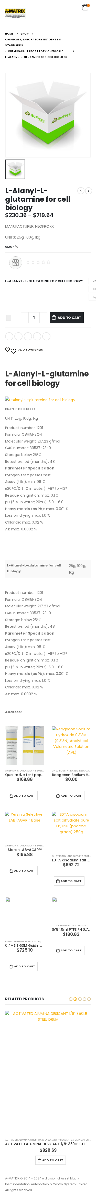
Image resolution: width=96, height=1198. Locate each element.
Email (46, 336)
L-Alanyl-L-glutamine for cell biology (43, 281)
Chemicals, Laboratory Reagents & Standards (34, 770)
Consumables (65, 925)
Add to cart (69, 317)
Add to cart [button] (24, 796)
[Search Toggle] (73, 7)
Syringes (80, 925)
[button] (70, 999)
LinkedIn (28, 336)
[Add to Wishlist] (8, 318)
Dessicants (86, 770)
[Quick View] (27, 787)
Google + (37, 336)
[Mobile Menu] (85, 16)
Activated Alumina (17, 1139)
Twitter (18, 336)
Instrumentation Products (22, 941)
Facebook (9, 336)
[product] (24, 745)
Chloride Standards (65, 770)
